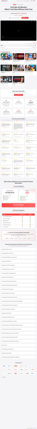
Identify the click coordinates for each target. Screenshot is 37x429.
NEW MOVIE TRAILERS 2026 (4, 83)
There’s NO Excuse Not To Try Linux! (5, 60)
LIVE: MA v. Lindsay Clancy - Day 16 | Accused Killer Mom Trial (18, 60)
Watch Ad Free (25, 17)
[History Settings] (33, 45)
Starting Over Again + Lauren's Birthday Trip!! (18, 72)
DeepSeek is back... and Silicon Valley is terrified (18, 83)
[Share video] (33, 42)
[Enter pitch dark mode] (35, 42)
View (7, 62)
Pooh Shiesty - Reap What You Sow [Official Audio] (5, 72)
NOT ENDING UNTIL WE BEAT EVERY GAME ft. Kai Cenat (30, 60)
